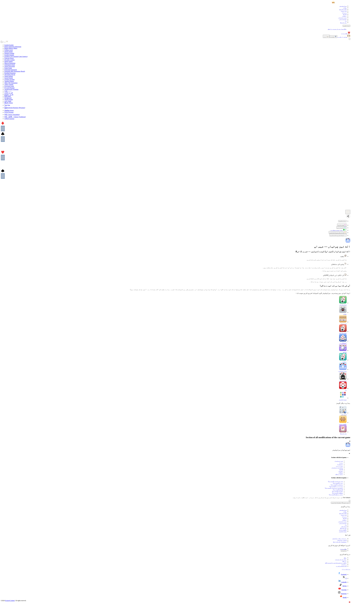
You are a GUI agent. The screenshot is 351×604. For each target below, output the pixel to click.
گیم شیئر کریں (341, 566)
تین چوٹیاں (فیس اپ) (335, 481)
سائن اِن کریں (342, 37)
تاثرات (343, 550)
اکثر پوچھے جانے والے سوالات (336, 563)
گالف (345, 14)
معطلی (340, 472)
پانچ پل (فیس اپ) (337, 484)
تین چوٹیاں (342, 17)
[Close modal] (1, 42)
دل (346, 21)
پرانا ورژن (346, 569)
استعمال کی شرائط (340, 541)
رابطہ (330, 29)
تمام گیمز (346, 26)
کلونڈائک (343, 9)
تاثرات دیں (340, 228)
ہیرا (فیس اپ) (338, 483)
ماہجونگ (343, 22)
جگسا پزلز (343, 530)
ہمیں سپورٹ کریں (336, 230)
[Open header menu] (349, 39)
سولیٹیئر (343, 6)
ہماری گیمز (342, 221)
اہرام (344, 12)
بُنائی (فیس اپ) (337, 491)
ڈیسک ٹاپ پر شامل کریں (337, 235)
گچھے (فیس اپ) (338, 489)
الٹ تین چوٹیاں (337, 467)
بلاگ (345, 29)
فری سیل (344, 11)
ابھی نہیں (346, 502)
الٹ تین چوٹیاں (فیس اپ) (334, 488)
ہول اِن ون (339, 466)
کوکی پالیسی (342, 540)
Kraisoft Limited (10, 600)
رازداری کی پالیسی (339, 538)
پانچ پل (340, 464)
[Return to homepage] (341, 3)
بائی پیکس (339, 474)
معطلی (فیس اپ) (337, 493)
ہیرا (341, 462)
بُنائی (340, 471)
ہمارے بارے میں (338, 29)
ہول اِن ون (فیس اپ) (336, 486)
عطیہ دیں (344, 33)
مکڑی (345, 7)
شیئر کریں (341, 225)
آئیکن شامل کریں (337, 502)
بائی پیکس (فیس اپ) (336, 494)
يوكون (344, 16)
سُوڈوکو (344, 526)
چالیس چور (343, 19)
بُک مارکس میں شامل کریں (336, 232)
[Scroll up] (347, 212)
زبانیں (344, 564)
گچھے (341, 469)
